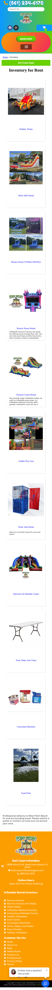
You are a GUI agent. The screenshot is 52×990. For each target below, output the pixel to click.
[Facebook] (10, 27)
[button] (26, 39)
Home (5, 57)
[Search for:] (26, 9)
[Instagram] (16, 27)
